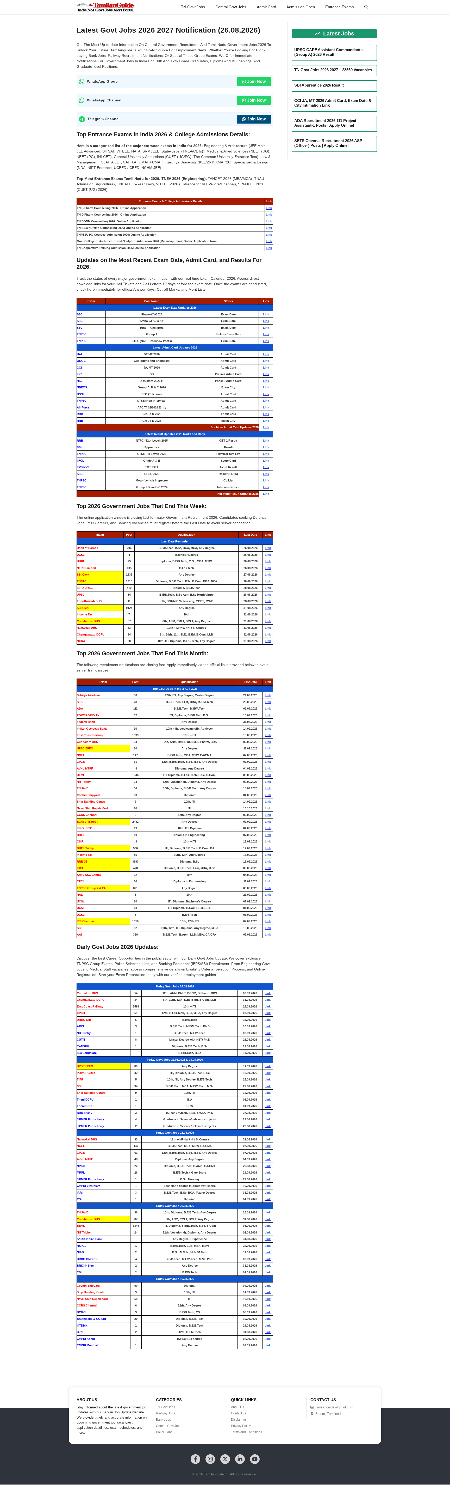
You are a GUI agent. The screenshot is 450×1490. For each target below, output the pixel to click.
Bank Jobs (163, 1419)
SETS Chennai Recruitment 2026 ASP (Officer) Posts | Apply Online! (328, 143)
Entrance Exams (339, 7)
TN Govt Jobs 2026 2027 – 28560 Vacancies (333, 70)
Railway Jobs (165, 1413)
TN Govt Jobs (193, 7)
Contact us (238, 1413)
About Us (237, 1407)
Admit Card (266, 7)
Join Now (256, 81)
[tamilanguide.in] (105, 7)
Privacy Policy (241, 1426)
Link (269, 208)
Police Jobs (164, 1432)
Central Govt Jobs (230, 7)
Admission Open (300, 7)
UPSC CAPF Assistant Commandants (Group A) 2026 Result (328, 52)
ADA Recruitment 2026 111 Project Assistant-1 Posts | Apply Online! (325, 122)
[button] (366, 7)
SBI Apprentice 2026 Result (319, 85)
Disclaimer (238, 1419)
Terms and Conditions (246, 1432)
